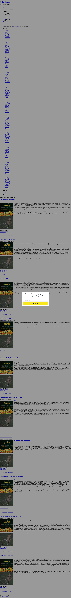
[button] (35, 295)
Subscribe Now (35, 303)
